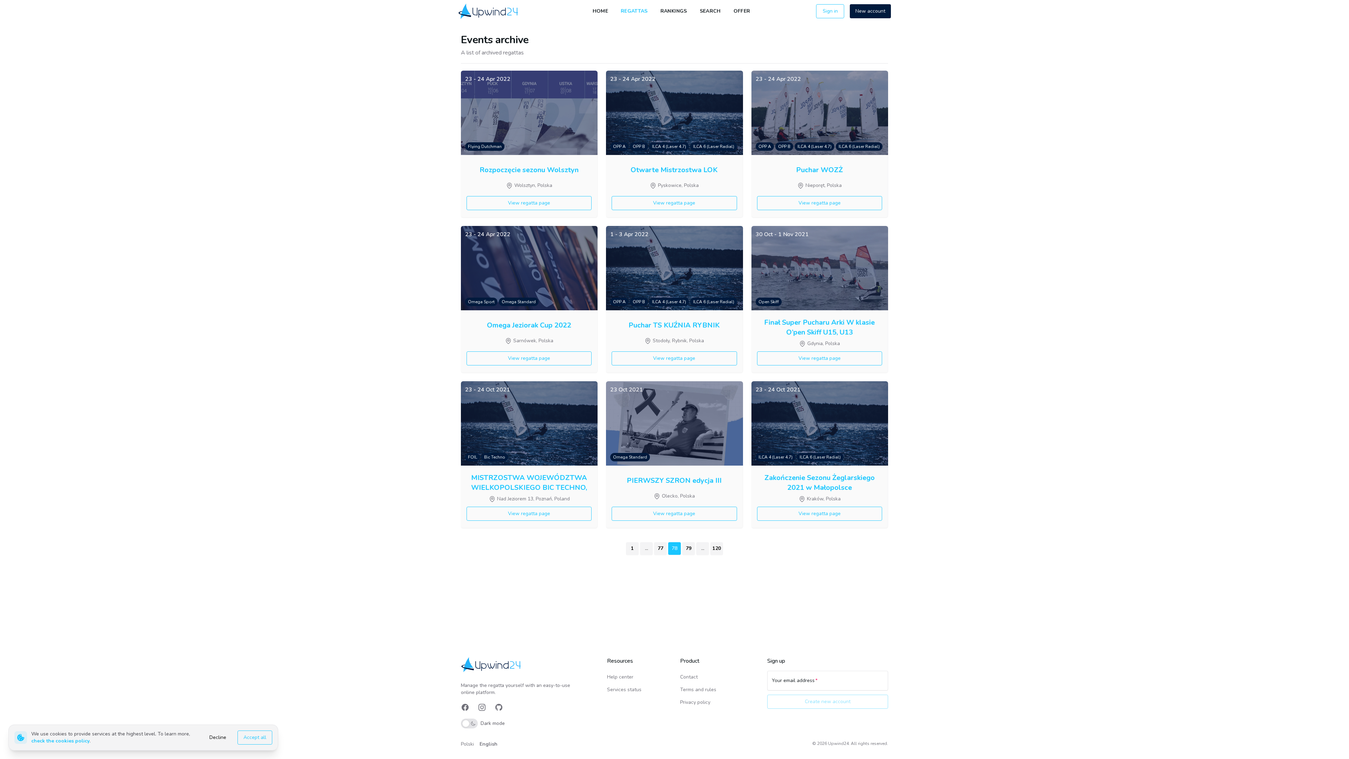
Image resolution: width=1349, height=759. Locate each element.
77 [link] (660, 548)
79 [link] (688, 548)
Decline (217, 737)
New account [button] (870, 11)
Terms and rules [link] (698, 689)
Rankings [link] (673, 11)
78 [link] (674, 548)
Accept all (254, 737)
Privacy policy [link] (695, 702)
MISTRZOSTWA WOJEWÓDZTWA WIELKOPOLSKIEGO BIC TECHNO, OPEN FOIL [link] (529, 482)
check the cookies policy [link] (60, 741)
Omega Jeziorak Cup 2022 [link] (529, 325)
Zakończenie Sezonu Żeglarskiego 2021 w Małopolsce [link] (819, 482)
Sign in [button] (830, 11)
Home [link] (600, 11)
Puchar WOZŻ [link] (819, 170)
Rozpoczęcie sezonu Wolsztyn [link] (529, 170)
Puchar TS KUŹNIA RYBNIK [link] (674, 325)
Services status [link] (624, 689)
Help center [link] (620, 677)
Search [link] (710, 11)
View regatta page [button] (529, 203)
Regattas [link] (634, 11)
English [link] (488, 744)
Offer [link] (742, 11)
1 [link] (632, 548)
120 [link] (716, 548)
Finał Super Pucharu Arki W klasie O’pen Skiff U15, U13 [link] (819, 327)
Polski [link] (467, 744)
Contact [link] (689, 677)
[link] (489, 11)
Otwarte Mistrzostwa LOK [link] (674, 170)
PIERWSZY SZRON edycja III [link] (674, 480)
